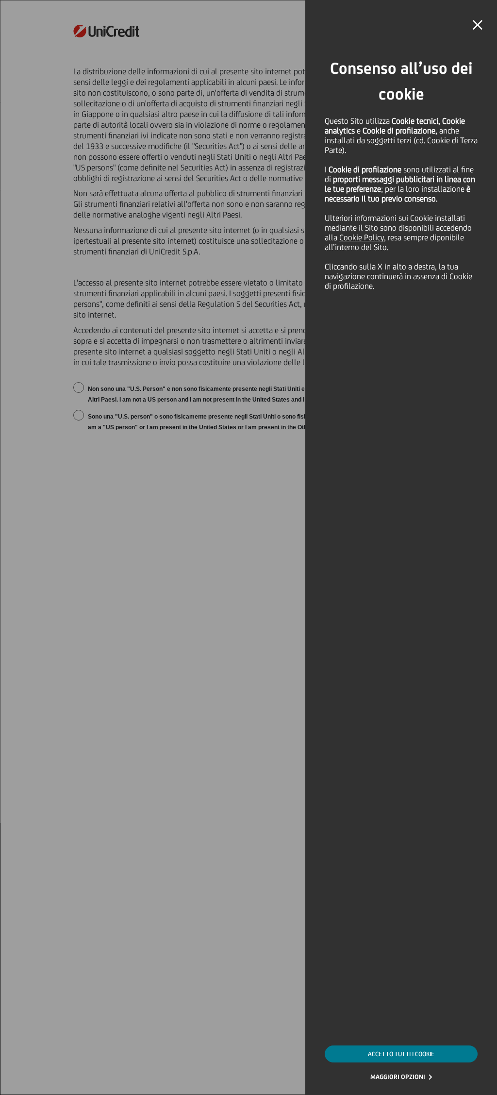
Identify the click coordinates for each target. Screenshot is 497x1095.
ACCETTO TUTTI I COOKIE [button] (401, 1054)
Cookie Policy (361, 237)
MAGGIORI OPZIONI (397, 1076)
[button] (477, 25)
